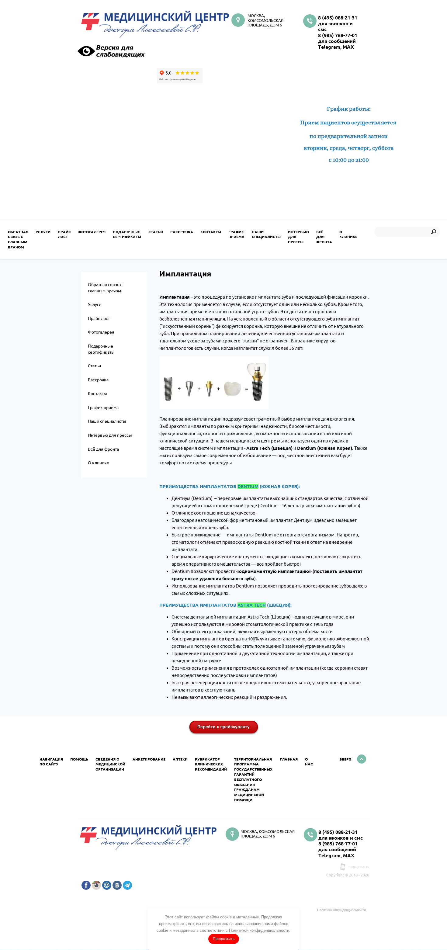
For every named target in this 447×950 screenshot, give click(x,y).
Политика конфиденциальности (341, 910)
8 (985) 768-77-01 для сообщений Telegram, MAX (337, 41)
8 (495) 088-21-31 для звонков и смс (337, 23)
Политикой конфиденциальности (259, 930)
